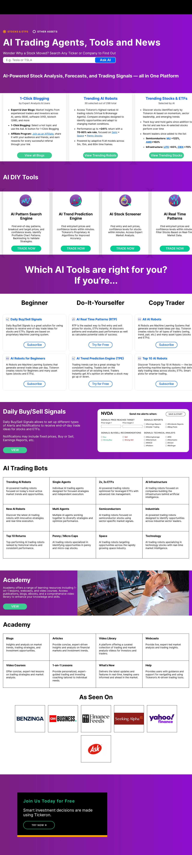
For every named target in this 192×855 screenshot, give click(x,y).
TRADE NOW (26, 248)
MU (169, 138)
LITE (166, 146)
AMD (149, 141)
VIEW (15, 450)
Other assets (47, 31)
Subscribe (34, 345)
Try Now (38, 825)
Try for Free (100, 345)
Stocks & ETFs (18, 31)
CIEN (180, 146)
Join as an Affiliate (43, 133)
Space (80, 135)
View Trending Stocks (166, 155)
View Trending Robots (100, 155)
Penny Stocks (94, 135)
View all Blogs (34, 155)
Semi (114, 132)
